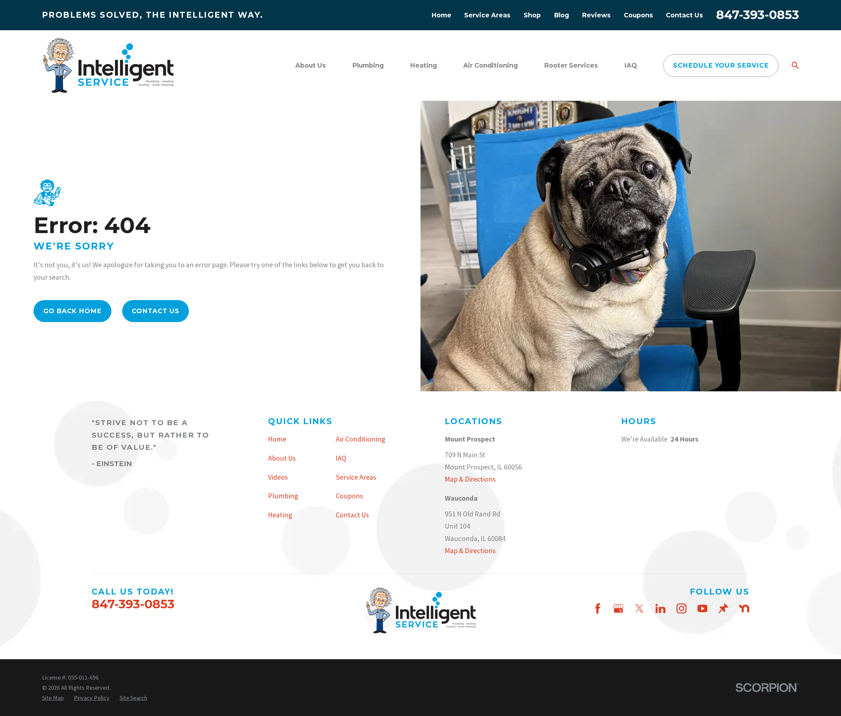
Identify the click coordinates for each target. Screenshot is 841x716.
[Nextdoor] (744, 608)
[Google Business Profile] (618, 608)
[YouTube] (702, 608)
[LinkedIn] (660, 608)
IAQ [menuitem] (630, 65)
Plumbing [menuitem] (368, 65)
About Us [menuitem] (310, 65)
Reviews (596, 15)
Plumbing (283, 495)
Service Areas (487, 15)
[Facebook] (598, 608)
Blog (561, 15)
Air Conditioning (360, 439)
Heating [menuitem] (423, 65)
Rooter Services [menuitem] (571, 65)
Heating (280, 514)
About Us (282, 458)
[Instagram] (681, 608)
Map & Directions (470, 479)
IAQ (341, 458)
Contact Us (684, 15)
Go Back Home (72, 311)
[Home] (107, 65)
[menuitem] (53, 698)
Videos (278, 477)
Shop (532, 15)
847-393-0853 (757, 15)
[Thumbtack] (723, 608)
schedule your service (721, 65)
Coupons (638, 15)
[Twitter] (639, 608)
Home (441, 15)
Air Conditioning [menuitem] (490, 65)
